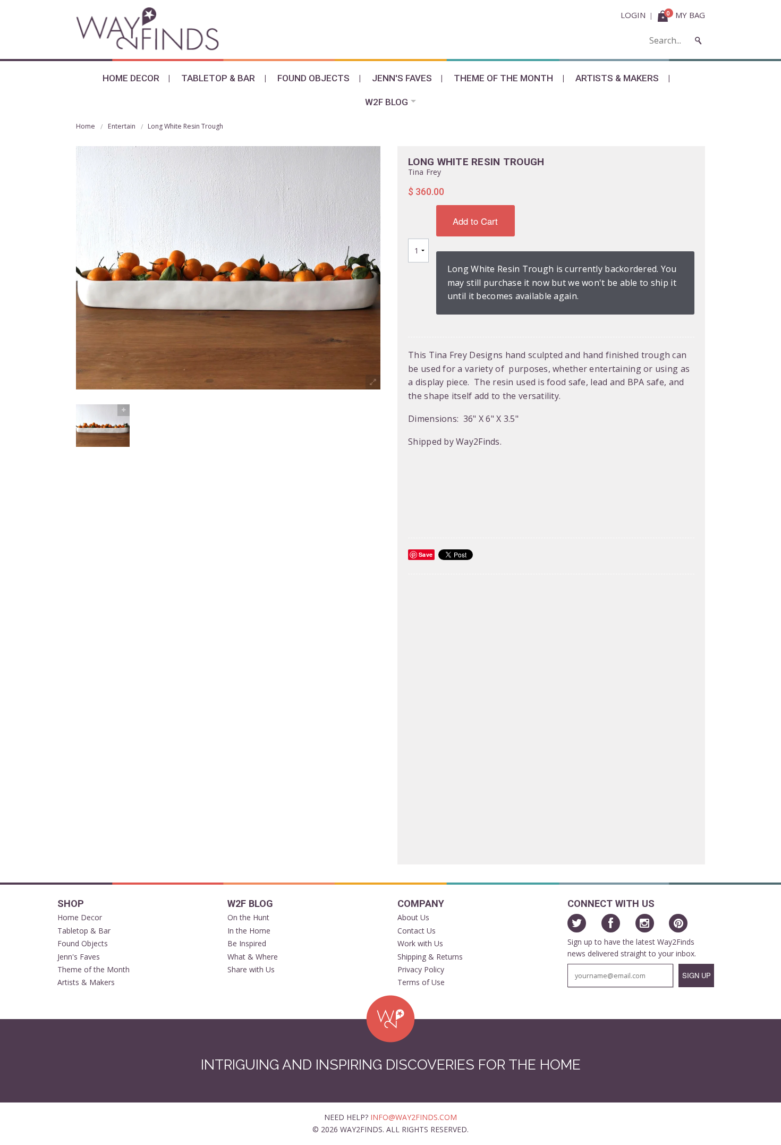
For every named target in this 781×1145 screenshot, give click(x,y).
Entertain (121, 126)
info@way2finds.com (413, 1117)
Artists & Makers (617, 78)
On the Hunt (248, 917)
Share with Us (251, 969)
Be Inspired (246, 943)
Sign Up (696, 975)
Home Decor (131, 78)
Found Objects (313, 78)
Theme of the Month (503, 78)
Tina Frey (425, 172)
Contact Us (416, 931)
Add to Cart (475, 221)
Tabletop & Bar (218, 78)
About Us (413, 917)
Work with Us (420, 943)
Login (633, 15)
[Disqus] (551, 718)
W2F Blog (386, 102)
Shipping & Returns (430, 957)
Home (85, 126)
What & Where (252, 957)
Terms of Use (421, 982)
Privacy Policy (420, 969)
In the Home (248, 931)
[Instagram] (644, 923)
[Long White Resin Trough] (103, 425)
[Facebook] (610, 923)
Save (425, 554)
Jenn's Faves (402, 78)
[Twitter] (576, 923)
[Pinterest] (678, 923)
